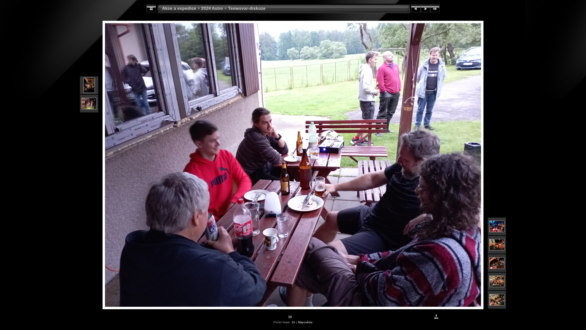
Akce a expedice (179, 8)
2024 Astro (212, 8)
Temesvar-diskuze (247, 8)
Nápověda (305, 322)
